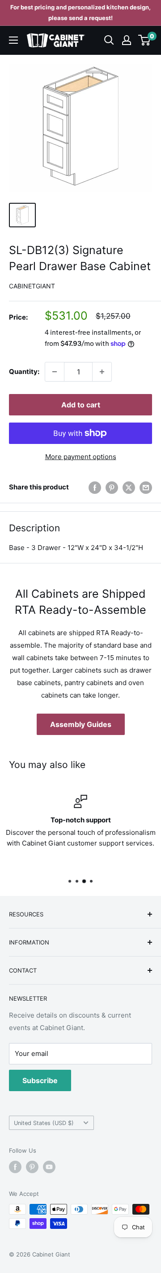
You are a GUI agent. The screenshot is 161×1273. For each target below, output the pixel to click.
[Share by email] (146, 487)
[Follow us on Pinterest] (32, 1167)
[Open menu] (13, 40)
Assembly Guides (80, 724)
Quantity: (24, 371)
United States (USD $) (44, 1123)
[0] (144, 40)
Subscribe (40, 1080)
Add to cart (80, 404)
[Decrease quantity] (54, 371)
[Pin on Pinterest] (112, 487)
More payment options (80, 456)
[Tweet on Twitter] (129, 487)
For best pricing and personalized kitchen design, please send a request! (80, 12)
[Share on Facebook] (95, 487)
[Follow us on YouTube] (49, 1167)
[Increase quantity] (102, 371)
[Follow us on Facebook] (15, 1167)
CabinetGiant (32, 286)
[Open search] (109, 40)
